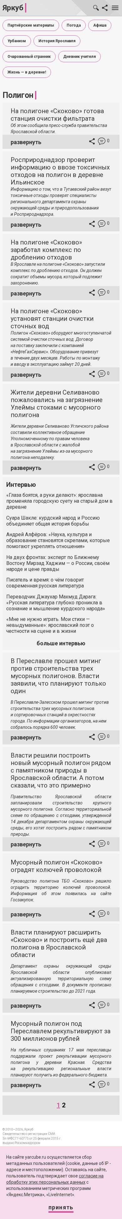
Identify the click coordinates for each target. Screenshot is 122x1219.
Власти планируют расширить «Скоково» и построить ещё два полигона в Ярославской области (59, 944)
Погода (74, 25)
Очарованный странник (29, 56)
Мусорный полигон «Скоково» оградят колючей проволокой (56, 866)
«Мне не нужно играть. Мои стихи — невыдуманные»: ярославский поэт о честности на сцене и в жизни (50, 625)
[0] (101, 142)
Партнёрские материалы (31, 25)
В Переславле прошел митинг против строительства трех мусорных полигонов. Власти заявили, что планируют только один (58, 676)
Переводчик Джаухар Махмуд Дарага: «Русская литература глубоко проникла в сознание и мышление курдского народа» (55, 603)
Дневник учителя (79, 56)
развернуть (26, 142)
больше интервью (61, 643)
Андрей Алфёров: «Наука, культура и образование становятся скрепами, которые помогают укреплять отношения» (58, 540)
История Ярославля (56, 41)
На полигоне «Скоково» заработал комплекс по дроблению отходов (46, 250)
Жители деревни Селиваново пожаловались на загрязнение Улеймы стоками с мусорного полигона (57, 404)
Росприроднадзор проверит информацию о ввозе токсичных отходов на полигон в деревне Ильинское (60, 171)
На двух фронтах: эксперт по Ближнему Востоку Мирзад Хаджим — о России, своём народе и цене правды (57, 563)
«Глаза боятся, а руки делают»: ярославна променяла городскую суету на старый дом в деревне (59, 501)
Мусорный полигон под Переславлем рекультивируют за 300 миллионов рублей (60, 1031)
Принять (61, 1207)
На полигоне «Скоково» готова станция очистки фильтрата (57, 114)
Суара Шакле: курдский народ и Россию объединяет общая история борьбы (53, 521)
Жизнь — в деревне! (27, 72)
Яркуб (13, 7)
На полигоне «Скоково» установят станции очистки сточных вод (52, 318)
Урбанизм (17, 41)
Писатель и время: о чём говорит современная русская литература (45, 583)
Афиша (99, 25)
